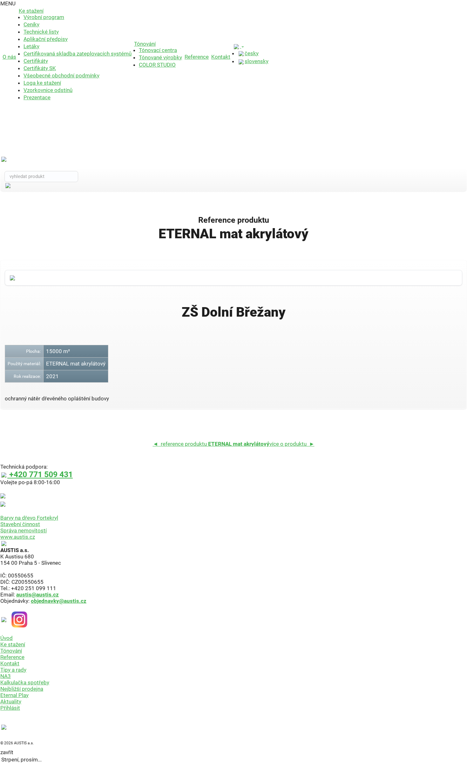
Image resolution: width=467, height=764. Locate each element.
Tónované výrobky (160, 57)
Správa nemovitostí (23, 530)
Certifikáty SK (40, 68)
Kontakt (220, 57)
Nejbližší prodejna (21, 689)
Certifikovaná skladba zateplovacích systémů (78, 53)
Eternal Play (14, 695)
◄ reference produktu (211, 444)
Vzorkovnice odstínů (48, 90)
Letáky (31, 46)
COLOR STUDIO (157, 65)
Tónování (145, 44)
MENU (8, 3)
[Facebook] (5, 619)
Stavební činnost (20, 524)
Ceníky (31, 24)
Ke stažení (31, 11)
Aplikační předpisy (46, 39)
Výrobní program (44, 17)
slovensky (256, 61)
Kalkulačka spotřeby (24, 682)
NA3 (5, 676)
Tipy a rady (13, 670)
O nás (9, 57)
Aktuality (10, 701)
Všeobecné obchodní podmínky (61, 75)
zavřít (6, 752)
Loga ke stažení (42, 83)
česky (252, 53)
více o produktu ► (292, 444)
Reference (197, 57)
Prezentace (37, 97)
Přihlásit (10, 708)
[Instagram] (19, 619)
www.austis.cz (17, 537)
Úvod (6, 638)
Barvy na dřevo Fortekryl (29, 518)
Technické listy (41, 32)
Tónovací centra (158, 50)
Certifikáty (36, 61)
